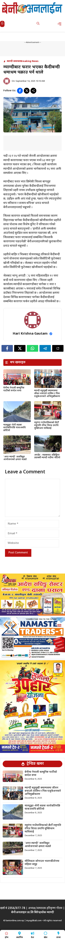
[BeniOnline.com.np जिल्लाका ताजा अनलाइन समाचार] (32, 8)
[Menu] (60, 24)
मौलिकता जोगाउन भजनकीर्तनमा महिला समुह (42, 862)
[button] (38, 24)
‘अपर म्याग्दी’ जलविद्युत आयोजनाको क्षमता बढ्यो (15, 458)
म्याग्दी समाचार (13, 61)
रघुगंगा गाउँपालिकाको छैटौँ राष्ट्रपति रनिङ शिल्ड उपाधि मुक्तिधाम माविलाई (46, 425)
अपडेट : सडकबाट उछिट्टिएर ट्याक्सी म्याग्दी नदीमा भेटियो (47, 456)
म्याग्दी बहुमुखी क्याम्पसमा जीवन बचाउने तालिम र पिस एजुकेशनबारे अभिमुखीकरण (47, 393)
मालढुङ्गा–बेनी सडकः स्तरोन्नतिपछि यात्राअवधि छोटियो (14, 427)
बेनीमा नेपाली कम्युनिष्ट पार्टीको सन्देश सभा (13, 389)
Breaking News (29, 61)
